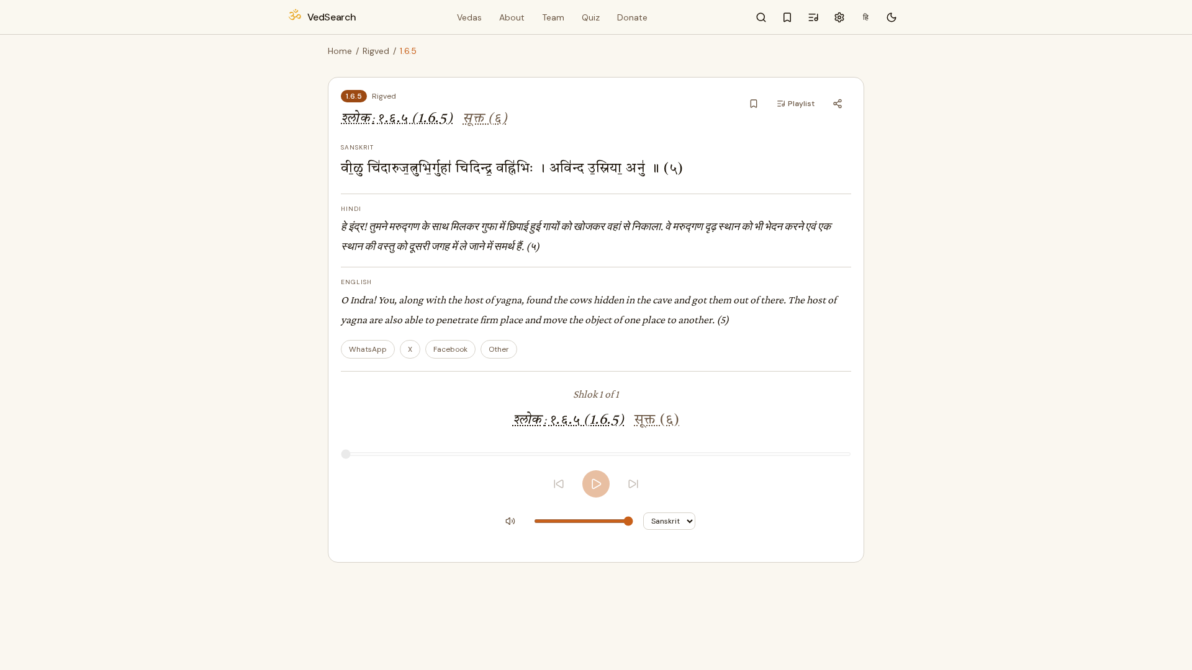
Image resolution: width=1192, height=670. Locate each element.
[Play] (596, 484)
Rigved (376, 50)
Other (499, 349)
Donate (632, 17)
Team (553, 17)
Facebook (450, 349)
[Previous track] (558, 484)
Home (340, 50)
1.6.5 (354, 96)
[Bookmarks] (787, 17)
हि (866, 17)
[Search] (761, 17)
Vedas (469, 17)
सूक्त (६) (485, 118)
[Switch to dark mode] (891, 17)
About (512, 17)
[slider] (596, 454)
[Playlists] (813, 17)
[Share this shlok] (837, 103)
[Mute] (510, 521)
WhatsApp (368, 349)
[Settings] (839, 17)
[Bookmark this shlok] (753, 103)
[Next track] (633, 484)
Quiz (591, 17)
